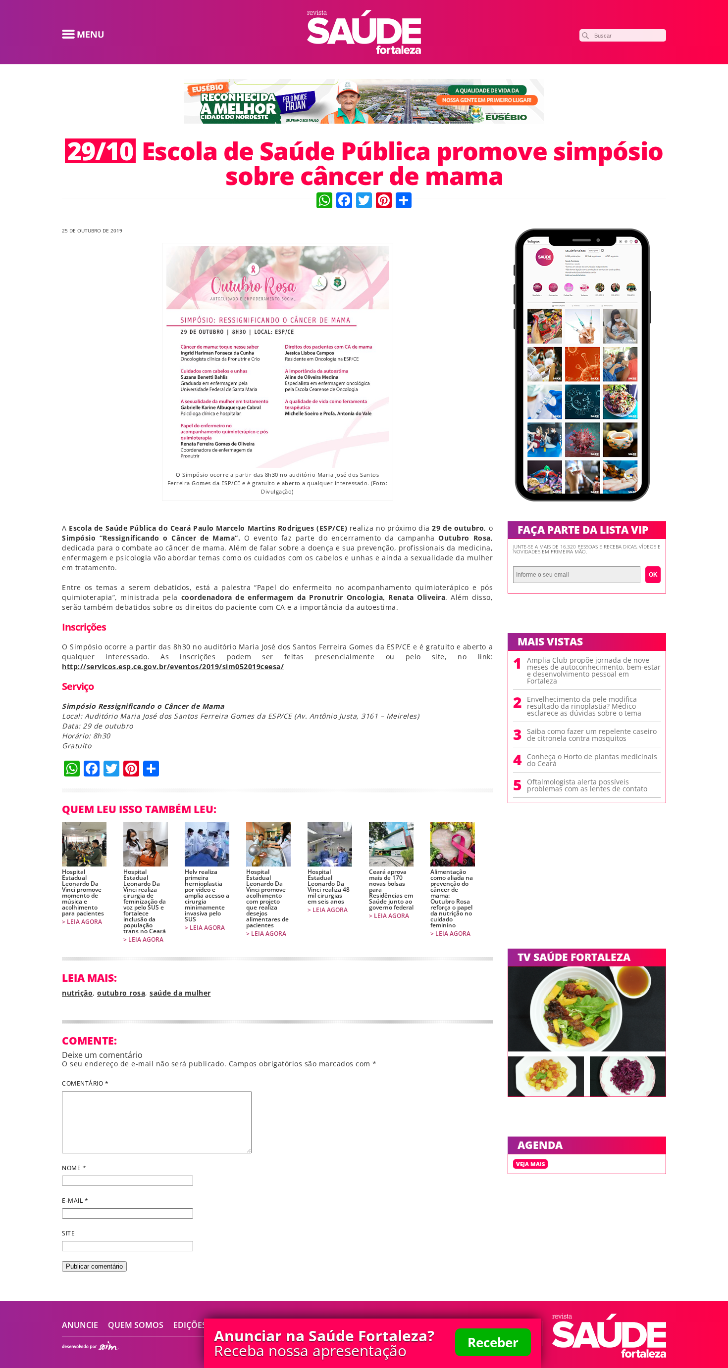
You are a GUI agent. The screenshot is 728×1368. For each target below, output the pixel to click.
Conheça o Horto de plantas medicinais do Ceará (592, 760)
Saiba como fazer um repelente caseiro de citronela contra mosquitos (592, 735)
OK (653, 574)
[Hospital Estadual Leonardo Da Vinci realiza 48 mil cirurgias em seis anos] (330, 844)
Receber (493, 1342)
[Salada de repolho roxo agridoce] (628, 1093)
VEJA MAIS (530, 1164)
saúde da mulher (180, 993)
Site (68, 1233)
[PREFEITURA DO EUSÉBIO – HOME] (364, 120)
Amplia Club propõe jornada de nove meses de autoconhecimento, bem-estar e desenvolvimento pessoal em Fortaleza (594, 670)
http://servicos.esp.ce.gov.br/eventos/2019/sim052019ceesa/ (173, 666)
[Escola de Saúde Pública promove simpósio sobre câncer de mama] (364, 51)
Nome (74, 1168)
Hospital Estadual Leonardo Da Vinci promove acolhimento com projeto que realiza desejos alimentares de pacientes (267, 898)
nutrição (77, 993)
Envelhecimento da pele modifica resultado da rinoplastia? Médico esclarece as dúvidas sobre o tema (584, 706)
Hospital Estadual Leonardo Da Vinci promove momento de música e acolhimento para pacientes (83, 892)
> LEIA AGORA (82, 922)
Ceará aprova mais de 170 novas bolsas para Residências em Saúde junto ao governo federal (391, 890)
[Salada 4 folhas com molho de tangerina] (587, 1048)
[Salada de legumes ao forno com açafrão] (546, 1093)
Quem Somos (135, 1325)
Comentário (85, 1083)
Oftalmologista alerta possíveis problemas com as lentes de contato (587, 785)
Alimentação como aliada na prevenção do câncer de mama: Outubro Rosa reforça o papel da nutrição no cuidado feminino (451, 898)
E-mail (75, 1200)
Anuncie (80, 1325)
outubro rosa (121, 993)
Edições (190, 1325)
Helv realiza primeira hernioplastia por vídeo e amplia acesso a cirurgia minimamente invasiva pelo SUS (207, 895)
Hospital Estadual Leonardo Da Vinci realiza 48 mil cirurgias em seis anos (329, 887)
